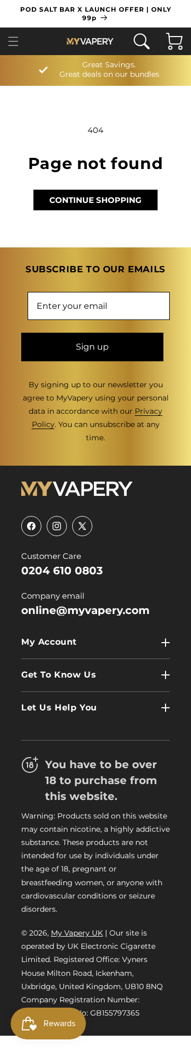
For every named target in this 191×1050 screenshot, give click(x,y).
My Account (49, 642)
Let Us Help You (59, 707)
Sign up (92, 347)
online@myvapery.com (85, 610)
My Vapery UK (77, 933)
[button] (16, 41)
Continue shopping (95, 200)
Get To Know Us (58, 675)
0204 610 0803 (62, 570)
